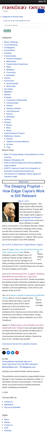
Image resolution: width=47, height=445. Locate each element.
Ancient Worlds (12, 83)
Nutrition (7, 94)
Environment (9, 80)
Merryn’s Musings (11, 42)
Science (9, 114)
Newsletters (8, 404)
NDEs (8, 67)
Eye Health (8, 89)
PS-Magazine (9, 47)
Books (8, 130)
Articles (7, 422)
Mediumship (11, 61)
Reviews (7, 122)
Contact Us (8, 401)
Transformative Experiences (17, 64)
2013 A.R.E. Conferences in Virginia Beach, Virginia (22, 244)
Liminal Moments (10, 44)
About (6, 419)
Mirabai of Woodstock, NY (14, 160)
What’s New (11, 86)
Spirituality (10, 75)
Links (6, 427)
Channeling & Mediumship (16, 100)
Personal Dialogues (14, 58)
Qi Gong (7, 119)
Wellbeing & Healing (12, 136)
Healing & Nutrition (13, 108)
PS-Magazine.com (28, 366)
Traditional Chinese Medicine (17, 141)
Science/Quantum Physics (14, 133)
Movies (9, 125)
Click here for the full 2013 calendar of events (19, 344)
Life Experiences (12, 111)
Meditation (10, 69)
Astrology (7, 53)
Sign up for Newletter (12, 407)
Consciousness (10, 56)
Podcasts (7, 97)
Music (8, 127)
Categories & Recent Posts (12, 16)
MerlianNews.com (10, 366)
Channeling (10, 72)
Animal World (9, 50)
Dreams (7, 78)
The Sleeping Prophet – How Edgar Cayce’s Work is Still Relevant (23, 190)
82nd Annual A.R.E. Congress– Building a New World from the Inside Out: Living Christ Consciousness (23, 276)
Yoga (8, 147)
